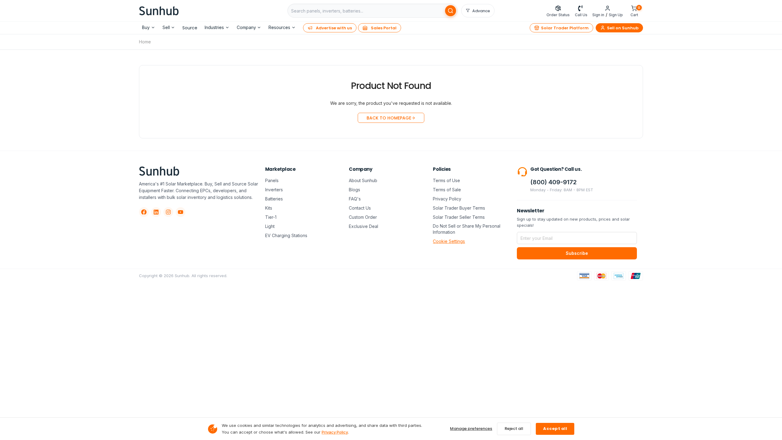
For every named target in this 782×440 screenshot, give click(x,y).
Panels (272, 180)
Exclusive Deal (363, 226)
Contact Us (360, 208)
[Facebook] (144, 212)
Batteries (274, 198)
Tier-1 (270, 217)
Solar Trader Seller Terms (459, 217)
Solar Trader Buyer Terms (459, 208)
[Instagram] (168, 212)
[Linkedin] (156, 212)
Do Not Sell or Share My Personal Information (466, 229)
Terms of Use (446, 180)
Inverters (274, 189)
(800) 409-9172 (553, 182)
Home (145, 41)
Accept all (555, 428)
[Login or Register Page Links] (608, 8)
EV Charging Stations (286, 235)
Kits (268, 208)
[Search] (450, 10)
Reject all (514, 428)
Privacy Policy (447, 198)
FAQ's (355, 198)
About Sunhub (363, 180)
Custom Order (363, 217)
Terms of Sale (447, 189)
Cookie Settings (449, 241)
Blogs (354, 189)
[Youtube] (180, 212)
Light (270, 226)
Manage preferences (471, 428)
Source (189, 28)
